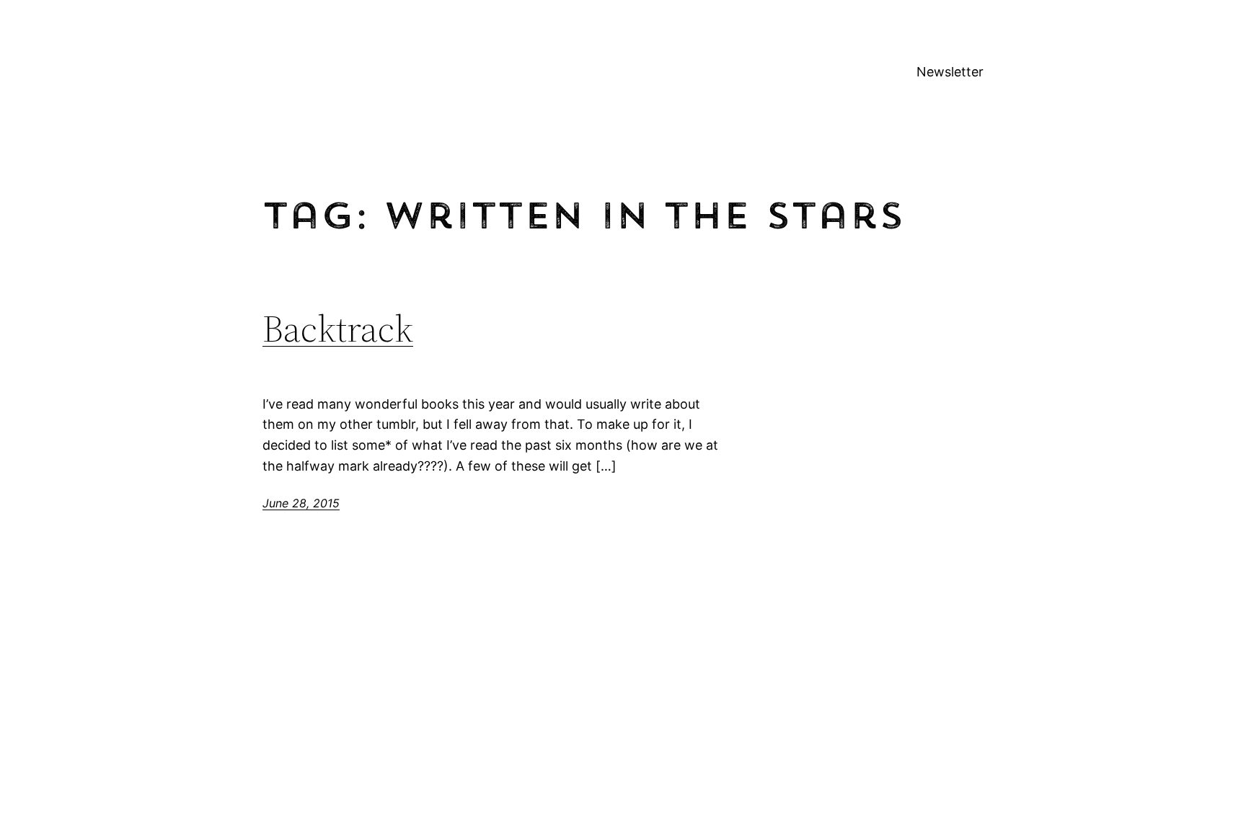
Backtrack (337, 328)
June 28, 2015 (301, 503)
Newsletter (950, 71)
